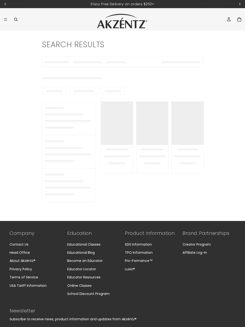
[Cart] (239, 19)
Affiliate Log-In (195, 252)
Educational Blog (81, 252)
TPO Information (139, 252)
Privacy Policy (21, 269)
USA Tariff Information (28, 285)
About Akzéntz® (22, 260)
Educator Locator (81, 269)
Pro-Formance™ (139, 260)
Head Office (20, 252)
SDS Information (138, 244)
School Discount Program (88, 293)
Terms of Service (24, 277)
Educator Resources (83, 277)
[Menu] (5, 19)
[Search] (16, 19)
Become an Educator (85, 260)
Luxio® (130, 269)
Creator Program (197, 244)
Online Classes (79, 285)
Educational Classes (83, 244)
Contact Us (19, 244)
